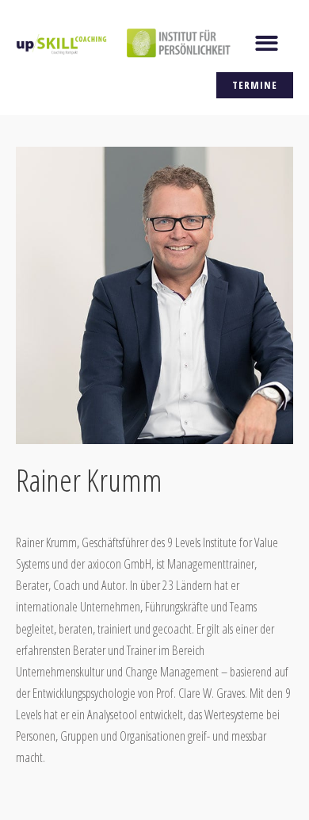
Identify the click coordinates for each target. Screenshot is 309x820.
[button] (267, 43)
